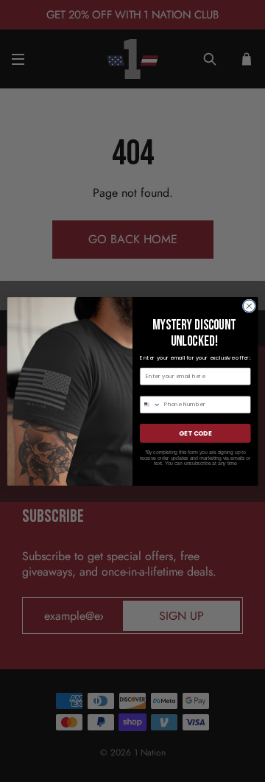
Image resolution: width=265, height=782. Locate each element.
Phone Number (161, 389)
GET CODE (195, 432)
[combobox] (150, 404)
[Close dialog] (249, 305)
